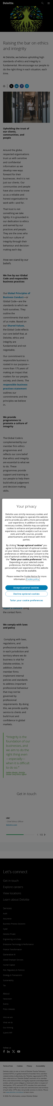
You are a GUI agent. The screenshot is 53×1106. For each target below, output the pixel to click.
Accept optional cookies (26, 587)
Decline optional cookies (26, 593)
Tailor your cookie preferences (26, 600)
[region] (26, 553)
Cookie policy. (32, 579)
